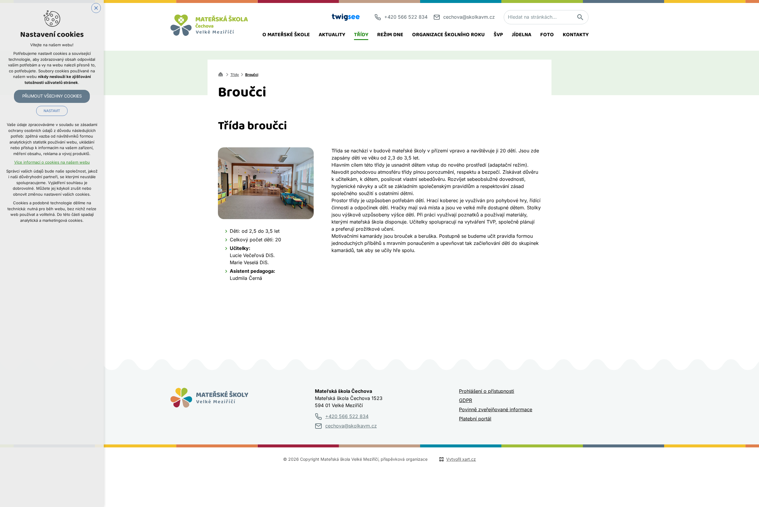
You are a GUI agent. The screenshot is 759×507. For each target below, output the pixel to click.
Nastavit (52, 111)
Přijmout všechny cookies (52, 96)
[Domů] (222, 73)
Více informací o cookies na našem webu (52, 162)
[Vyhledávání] (546, 17)
